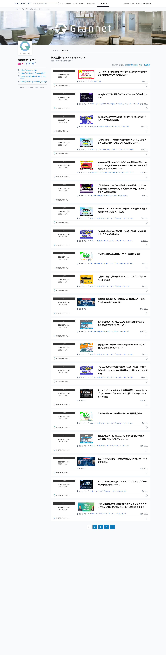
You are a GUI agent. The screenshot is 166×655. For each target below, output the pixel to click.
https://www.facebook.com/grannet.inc (33, 77)
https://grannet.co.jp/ (28, 70)
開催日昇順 (129, 65)
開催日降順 (138, 65)
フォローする (30, 64)
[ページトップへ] (23, 3)
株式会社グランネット (36, 9)
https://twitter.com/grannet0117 (32, 73)
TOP (17, 9)
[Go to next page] (112, 527)
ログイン (139, 3)
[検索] (56, 3)
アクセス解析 (111, 104)
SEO (91, 81)
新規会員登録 (147, 3)
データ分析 (97, 195)
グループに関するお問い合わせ (33, 87)
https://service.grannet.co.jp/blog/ (33, 81)
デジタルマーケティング (131, 104)
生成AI (99, 81)
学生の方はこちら (129, 3)
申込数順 (147, 65)
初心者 (121, 491)
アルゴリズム (120, 104)
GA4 (95, 81)
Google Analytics (99, 126)
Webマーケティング (96, 104)
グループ (24, 9)
